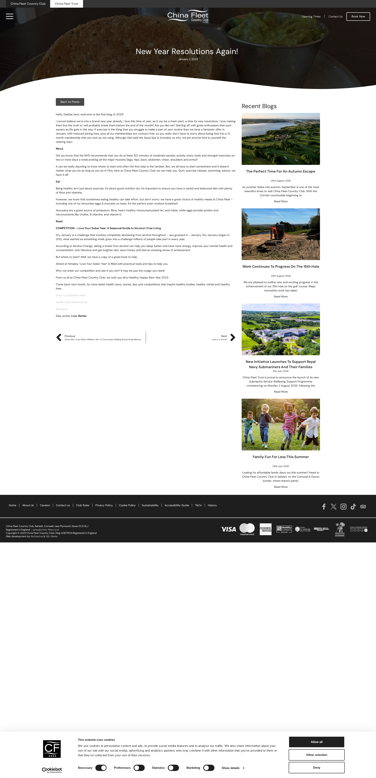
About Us (28, 505)
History (212, 505)
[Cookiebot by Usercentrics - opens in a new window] (52, 770)
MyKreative (37, 536)
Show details (231, 768)
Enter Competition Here (71, 295)
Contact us (63, 505)
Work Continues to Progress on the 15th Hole (280, 266)
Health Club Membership (72, 302)
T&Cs (198, 505)
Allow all (317, 742)
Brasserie (61, 309)
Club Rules (82, 505)
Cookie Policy (127, 505)
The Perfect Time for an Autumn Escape (280, 171)
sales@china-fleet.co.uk (46, 529)
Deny (316, 767)
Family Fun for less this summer (281, 457)
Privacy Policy (104, 505)
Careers (45, 505)
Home (12, 505)
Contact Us (336, 16)
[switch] (139, 768)
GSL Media (52, 536)
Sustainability (150, 505)
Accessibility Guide (177, 505)
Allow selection (316, 754)
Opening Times (311, 16)
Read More (281, 201)
